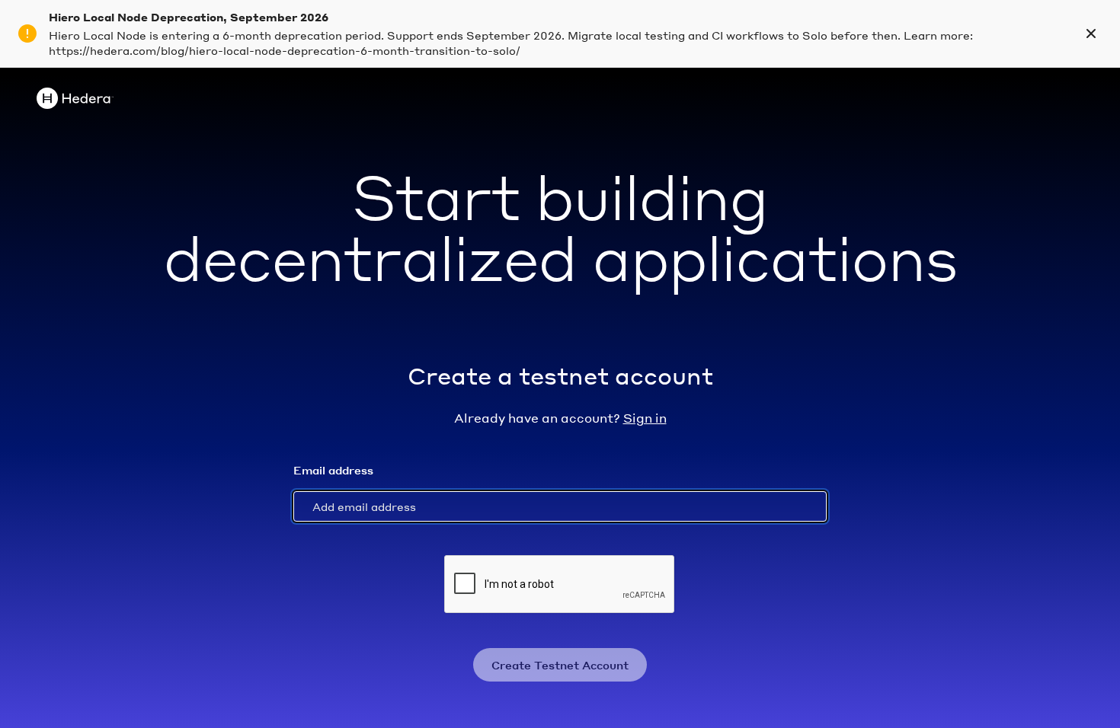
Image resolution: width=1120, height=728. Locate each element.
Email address (333, 470)
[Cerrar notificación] (1091, 33)
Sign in (645, 418)
